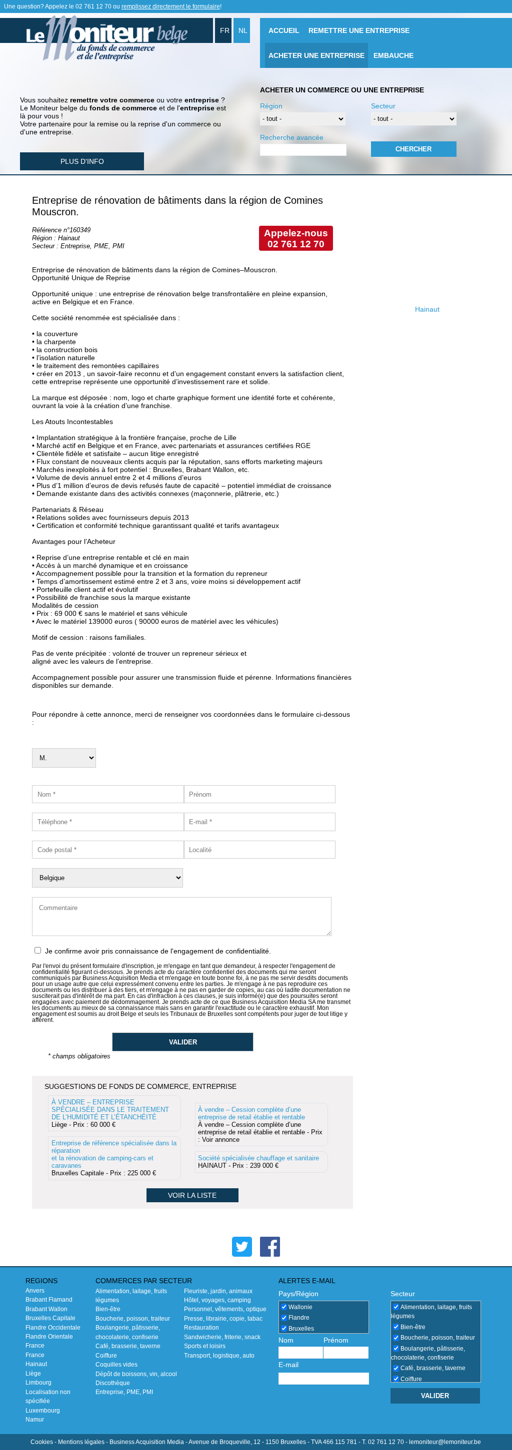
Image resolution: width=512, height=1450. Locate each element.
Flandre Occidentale (53, 1328)
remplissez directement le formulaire (171, 6)
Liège (33, 1374)
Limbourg (39, 1383)
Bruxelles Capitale (51, 1318)
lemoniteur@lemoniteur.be (445, 1442)
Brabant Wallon (47, 1309)
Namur (35, 1420)
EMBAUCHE (394, 55)
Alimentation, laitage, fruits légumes (431, 1311)
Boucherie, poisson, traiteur (133, 1319)
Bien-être (108, 1309)
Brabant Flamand (49, 1300)
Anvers (35, 1291)
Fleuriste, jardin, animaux (218, 1291)
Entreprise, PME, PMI (124, 1392)
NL (243, 30)
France (35, 1346)
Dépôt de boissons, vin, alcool (136, 1374)
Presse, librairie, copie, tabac (223, 1319)
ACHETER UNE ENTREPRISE (316, 55)
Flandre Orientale (49, 1337)
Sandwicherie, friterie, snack (222, 1337)
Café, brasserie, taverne (128, 1346)
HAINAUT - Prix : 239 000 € (258, 1161)
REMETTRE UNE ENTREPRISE (359, 30)
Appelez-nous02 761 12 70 (296, 238)
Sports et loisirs (205, 1346)
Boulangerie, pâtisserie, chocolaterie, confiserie (428, 1353)
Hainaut (36, 1364)
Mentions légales (81, 1442)
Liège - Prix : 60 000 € (110, 1113)
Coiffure (106, 1356)
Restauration (201, 1328)
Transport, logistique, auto (219, 1356)
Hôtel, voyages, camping (217, 1300)
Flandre (299, 1318)
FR (225, 30)
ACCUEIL (284, 30)
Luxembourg (43, 1411)
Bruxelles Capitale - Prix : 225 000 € (114, 1158)
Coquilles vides (117, 1365)
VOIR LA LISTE (192, 1195)
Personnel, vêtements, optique (225, 1309)
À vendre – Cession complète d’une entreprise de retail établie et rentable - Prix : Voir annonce (260, 1124)
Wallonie (300, 1307)
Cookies (41, 1442)
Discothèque (113, 1383)
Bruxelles (301, 1329)
